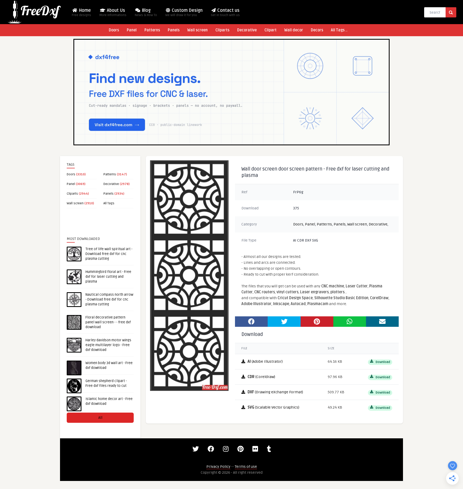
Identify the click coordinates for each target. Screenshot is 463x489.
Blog (146, 12)
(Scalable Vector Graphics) (273, 407)
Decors (317, 30)
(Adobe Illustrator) (265, 361)
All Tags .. (339, 30)
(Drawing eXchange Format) (275, 392)
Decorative (247, 30)
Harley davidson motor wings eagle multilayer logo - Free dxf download (108, 345)
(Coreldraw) (261, 377)
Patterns (152, 30)
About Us (112, 12)
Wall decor (293, 30)
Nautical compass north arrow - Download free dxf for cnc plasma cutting (109, 299)
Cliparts (222, 30)
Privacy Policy (218, 466)
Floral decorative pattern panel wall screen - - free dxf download (108, 322)
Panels (174, 30)
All (100, 417)
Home (81, 12)
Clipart (270, 30)
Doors (114, 30)
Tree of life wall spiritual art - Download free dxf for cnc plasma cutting (108, 254)
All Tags (108, 203)
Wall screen (197, 30)
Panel (132, 30)
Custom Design (184, 12)
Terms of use (246, 466)
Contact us (225, 12)
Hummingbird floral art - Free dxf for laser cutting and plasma (108, 277)
